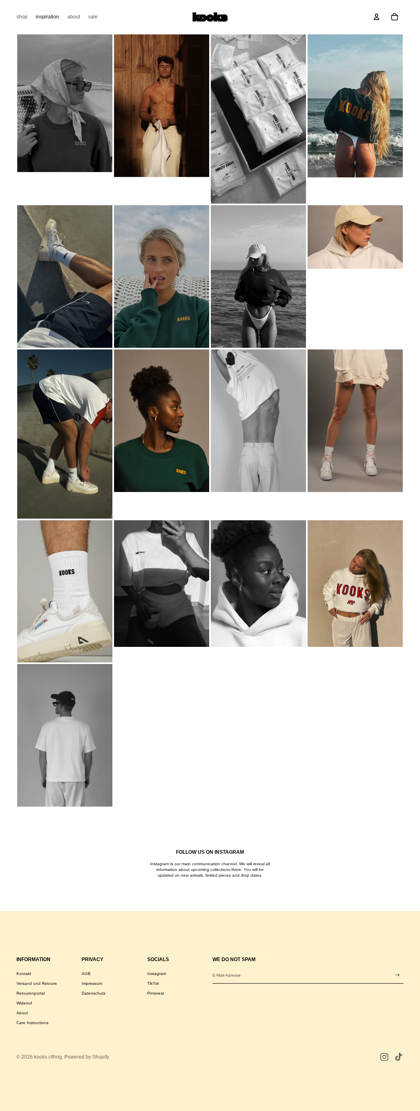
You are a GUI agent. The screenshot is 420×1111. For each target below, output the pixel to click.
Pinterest (155, 993)
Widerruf (24, 1003)
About (22, 1013)
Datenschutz (93, 993)
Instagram (156, 973)
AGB (86, 973)
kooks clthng (48, 1057)
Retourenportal (30, 993)
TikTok (153, 983)
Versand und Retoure (36, 983)
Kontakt (23, 973)
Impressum (92, 983)
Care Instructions (32, 1022)
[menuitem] (21, 17)
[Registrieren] (397, 975)
